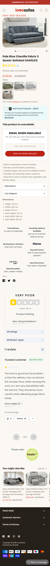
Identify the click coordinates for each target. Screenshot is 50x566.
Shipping (16, 102)
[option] (25, 33)
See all (41, 468)
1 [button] (15, 51)
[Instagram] (13, 536)
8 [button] (34, 51)
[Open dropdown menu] (44, 511)
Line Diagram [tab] (11, 193)
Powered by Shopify (10, 545)
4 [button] (23, 51)
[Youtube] (8, 536)
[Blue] (31, 86)
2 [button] (18, 51)
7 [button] (31, 51)
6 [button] (29, 51)
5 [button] (26, 51)
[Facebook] (3, 536)
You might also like (13, 468)
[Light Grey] (19, 86)
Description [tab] (10, 186)
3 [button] (21, 51)
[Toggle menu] (4, 10)
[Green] (8, 86)
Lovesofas (21, 543)
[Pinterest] (19, 536)
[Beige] (8, 95)
